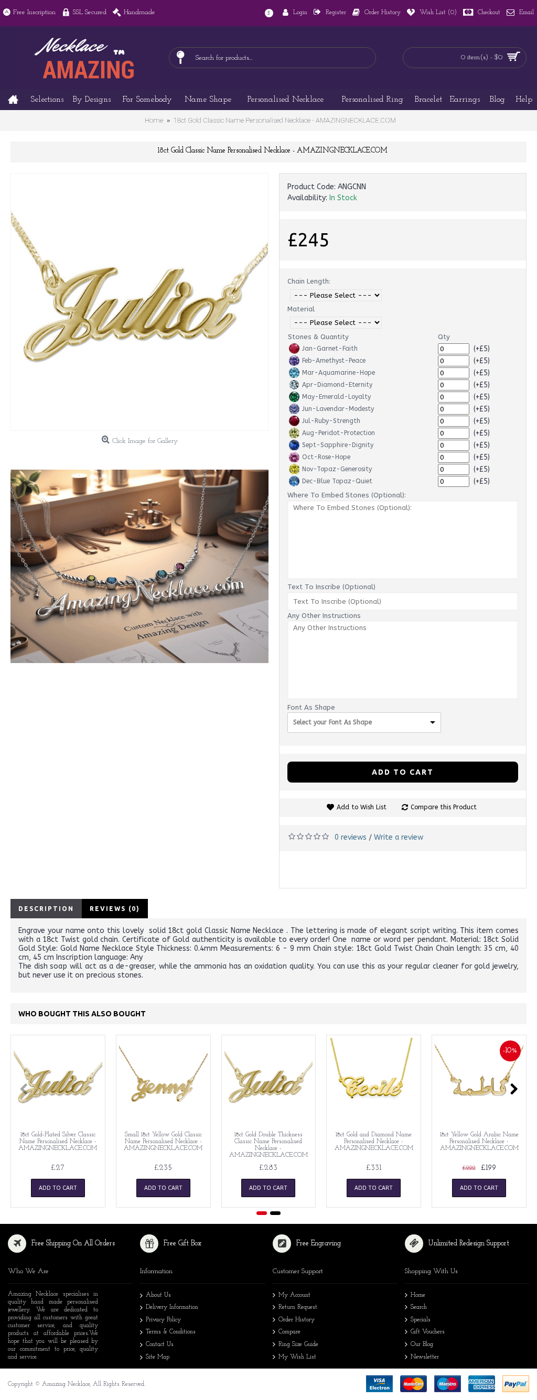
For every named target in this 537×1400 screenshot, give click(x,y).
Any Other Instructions (324, 616)
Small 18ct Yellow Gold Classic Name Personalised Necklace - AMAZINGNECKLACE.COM (163, 1142)
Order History (296, 1320)
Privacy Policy (163, 1320)
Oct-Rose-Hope (326, 457)
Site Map (157, 1357)
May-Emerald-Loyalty (336, 396)
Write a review (398, 837)
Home (418, 1295)
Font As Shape (311, 707)
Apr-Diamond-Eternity (337, 384)
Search (419, 1307)
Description (46, 908)
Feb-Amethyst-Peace (334, 360)
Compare (289, 1332)
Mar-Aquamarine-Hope (338, 372)
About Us (158, 1295)
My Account (294, 1295)
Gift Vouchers (428, 1332)
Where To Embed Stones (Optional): (346, 495)
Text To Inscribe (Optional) (331, 587)
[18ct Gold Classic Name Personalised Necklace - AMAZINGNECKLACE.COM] (139, 302)
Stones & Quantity (318, 337)
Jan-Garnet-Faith (330, 348)
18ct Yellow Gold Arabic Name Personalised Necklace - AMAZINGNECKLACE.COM (479, 1142)
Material (301, 309)
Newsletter (425, 1357)
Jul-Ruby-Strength (331, 421)
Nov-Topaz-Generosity (337, 469)
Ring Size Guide (298, 1344)
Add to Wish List (361, 807)
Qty (444, 337)
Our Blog (422, 1344)
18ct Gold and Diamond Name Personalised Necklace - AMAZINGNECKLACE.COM (374, 1142)
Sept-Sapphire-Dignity (337, 445)
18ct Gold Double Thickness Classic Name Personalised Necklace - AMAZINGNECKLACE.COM (268, 1145)
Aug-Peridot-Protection (338, 433)
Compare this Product (444, 807)
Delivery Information (172, 1307)
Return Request (297, 1307)
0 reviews (351, 837)
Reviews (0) (115, 908)
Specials (421, 1320)
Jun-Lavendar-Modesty (338, 409)
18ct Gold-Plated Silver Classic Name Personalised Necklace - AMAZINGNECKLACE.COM (57, 1142)
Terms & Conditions (171, 1332)
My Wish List (297, 1357)
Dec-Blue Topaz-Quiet (337, 481)
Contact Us (160, 1344)
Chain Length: (308, 281)
